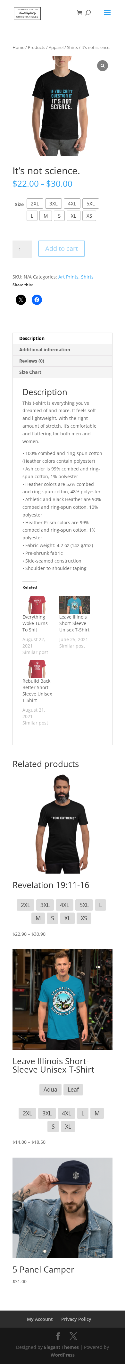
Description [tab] (32, 338)
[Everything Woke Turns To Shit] (37, 605)
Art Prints (68, 277)
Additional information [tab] (44, 349)
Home (18, 47)
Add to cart (61, 248)
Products (36, 47)
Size (19, 204)
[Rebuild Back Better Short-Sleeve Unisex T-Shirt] (37, 668)
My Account (40, 1319)
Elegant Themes (61, 1347)
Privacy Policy (76, 1319)
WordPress (63, 1355)
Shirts (72, 47)
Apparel (56, 47)
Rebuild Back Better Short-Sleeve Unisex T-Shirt (37, 690)
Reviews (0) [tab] (31, 361)
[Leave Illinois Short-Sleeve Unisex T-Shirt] (74, 605)
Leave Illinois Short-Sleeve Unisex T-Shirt (74, 623)
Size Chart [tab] (30, 372)
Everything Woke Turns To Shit (35, 623)
